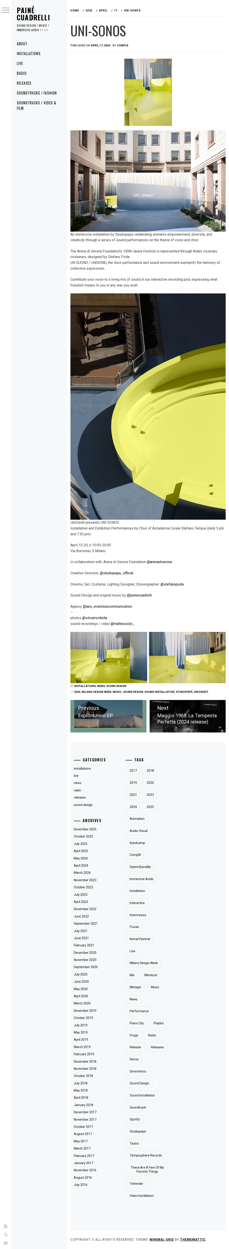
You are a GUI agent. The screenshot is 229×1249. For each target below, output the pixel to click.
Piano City (137, 1023)
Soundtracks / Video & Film (36, 105)
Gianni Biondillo (140, 867)
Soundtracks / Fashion (37, 93)
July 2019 (80, 1025)
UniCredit (201, 691)
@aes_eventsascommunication (107, 606)
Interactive (137, 903)
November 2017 (85, 1119)
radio (77, 790)
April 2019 (81, 1039)
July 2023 (80, 894)
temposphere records (146, 1155)
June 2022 (81, 916)
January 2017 (83, 1163)
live (76, 775)
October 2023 (83, 887)
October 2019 (83, 1018)
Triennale (136, 1183)
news (101, 686)
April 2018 (81, 1097)
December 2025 (85, 829)
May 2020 (81, 989)
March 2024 (82, 872)
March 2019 (82, 1047)
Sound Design (133, 691)
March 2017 (82, 1148)
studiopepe (184, 691)
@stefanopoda (172, 584)
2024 (77, 691)
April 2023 (81, 902)
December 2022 (85, 909)
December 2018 (85, 1061)
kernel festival (140, 939)
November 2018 (85, 1068)
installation (137, 891)
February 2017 (84, 1156)
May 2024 (81, 858)
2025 (150, 807)
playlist (159, 1023)
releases (80, 797)
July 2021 (80, 931)
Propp (134, 1035)
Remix (134, 1059)
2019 (133, 782)
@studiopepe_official (116, 573)
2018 (150, 770)
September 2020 (86, 967)
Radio (22, 73)
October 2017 (83, 1126)
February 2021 (84, 945)
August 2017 (83, 1134)
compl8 (122, 45)
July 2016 (80, 1185)
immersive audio (142, 879)
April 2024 (81, 865)
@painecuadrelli (139, 595)
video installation (142, 1195)
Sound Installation (159, 691)
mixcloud (150, 975)
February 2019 (84, 1054)
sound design (116, 686)
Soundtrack (138, 1107)
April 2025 (81, 851)
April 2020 (81, 996)
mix (132, 975)
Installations (28, 53)
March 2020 (82, 1003)
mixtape (135, 987)
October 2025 (83, 836)
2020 (150, 782)
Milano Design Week (96, 691)
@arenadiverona (159, 562)
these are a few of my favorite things (147, 1169)
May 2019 (81, 1032)
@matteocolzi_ (122, 624)
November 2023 (85, 880)
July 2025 (80, 844)
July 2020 (80, 974)
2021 (133, 795)
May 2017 (81, 1141)
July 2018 (80, 1083)
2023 (150, 795)
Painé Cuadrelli (33, 13)
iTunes (134, 927)
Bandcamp (137, 843)
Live (20, 63)
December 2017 (85, 1112)
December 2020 (85, 952)
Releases (24, 83)
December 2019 (85, 1010)
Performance (139, 1011)
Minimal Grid (162, 1239)
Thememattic (193, 1239)
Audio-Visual (139, 831)
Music (117, 691)
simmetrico (138, 1071)
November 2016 (85, 1170)
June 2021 (81, 938)
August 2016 (83, 1177)
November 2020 (85, 960)
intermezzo (138, 915)
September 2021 (86, 923)
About (22, 43)
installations (85, 686)
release (135, 1047)
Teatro (134, 1143)
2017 (133, 770)
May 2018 (81, 1090)
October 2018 (83, 1076)
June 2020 (81, 981)
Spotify (135, 1119)
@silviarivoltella (94, 618)
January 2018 (83, 1105)
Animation (137, 818)
